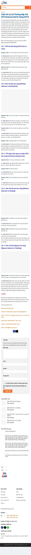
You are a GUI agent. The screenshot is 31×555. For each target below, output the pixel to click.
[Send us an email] (5, 527)
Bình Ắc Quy (19, 494)
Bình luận (5, 347)
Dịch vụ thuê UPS (5, 500)
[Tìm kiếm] (27, 7)
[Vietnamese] (10, 509)
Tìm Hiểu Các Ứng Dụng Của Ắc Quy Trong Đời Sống (16, 455)
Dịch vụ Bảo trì (4, 497)
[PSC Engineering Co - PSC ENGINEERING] (13, 3)
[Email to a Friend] (17, 331)
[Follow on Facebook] (2, 527)
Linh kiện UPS (19, 497)
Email (5, 368)
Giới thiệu (3, 492)
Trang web (6, 375)
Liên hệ (2, 503)
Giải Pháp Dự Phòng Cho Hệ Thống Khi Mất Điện (17, 450)
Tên (4, 361)
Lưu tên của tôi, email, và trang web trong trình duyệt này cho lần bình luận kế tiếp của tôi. (15, 386)
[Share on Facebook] (14, 331)
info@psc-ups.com (11, 521)
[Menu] (29, 3)
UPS (17, 492)
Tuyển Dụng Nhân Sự (10, 431)
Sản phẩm (3, 494)
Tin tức (3, 12)
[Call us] (8, 527)
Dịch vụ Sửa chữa (21, 500)
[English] (3, 509)
